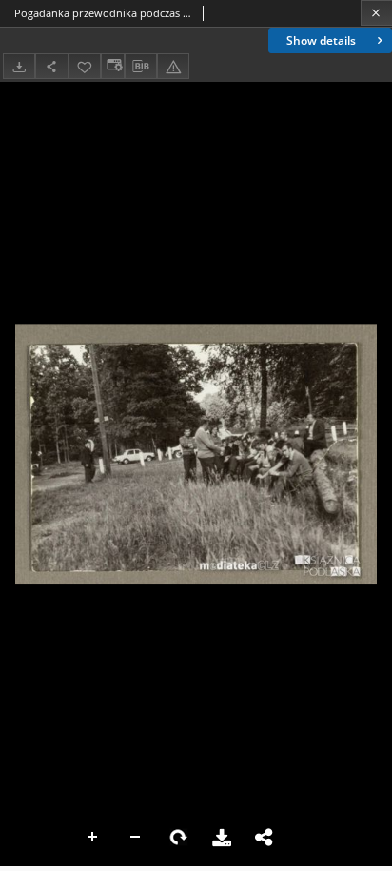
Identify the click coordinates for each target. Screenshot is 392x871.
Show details (321, 40)
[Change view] (112, 66)
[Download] (19, 66)
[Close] (376, 13)
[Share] (51, 66)
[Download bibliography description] (141, 66)
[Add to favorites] (85, 66)
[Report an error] (173, 66)
